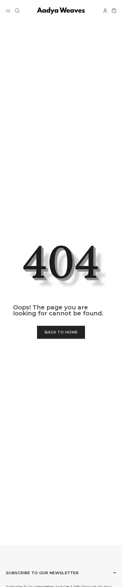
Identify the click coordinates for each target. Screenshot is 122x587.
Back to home (61, 332)
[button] (17, 10)
